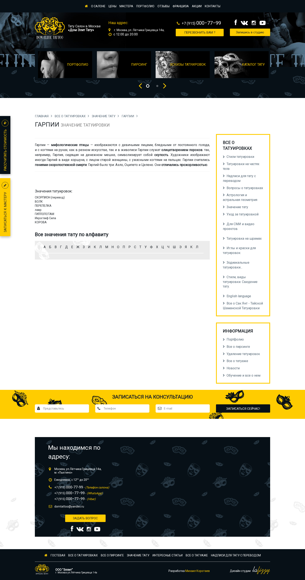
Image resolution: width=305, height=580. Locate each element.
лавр (38, 209)
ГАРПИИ (128, 116)
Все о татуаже (197, 555)
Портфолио (145, 6)
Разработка (189, 571)
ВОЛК (39, 201)
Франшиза (181, 6)
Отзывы (163, 6)
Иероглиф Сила (45, 218)
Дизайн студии (240, 571)
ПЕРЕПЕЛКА (43, 205)
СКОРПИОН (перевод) (50, 197)
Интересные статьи (167, 555)
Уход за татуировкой (243, 214)
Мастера (126, 6)
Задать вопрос (85, 518)
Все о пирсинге (112, 555)
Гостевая (58, 555)
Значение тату (104, 116)
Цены (112, 6)
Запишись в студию (250, 32)
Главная (42, 116)
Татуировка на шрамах (244, 238)
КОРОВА (41, 222)
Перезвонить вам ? (199, 32)
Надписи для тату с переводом (236, 555)
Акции (197, 6)
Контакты (212, 6)
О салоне (98, 6)
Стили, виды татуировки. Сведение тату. (240, 282)
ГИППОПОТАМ (44, 214)
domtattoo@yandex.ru (69, 506)
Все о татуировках (70, 116)
